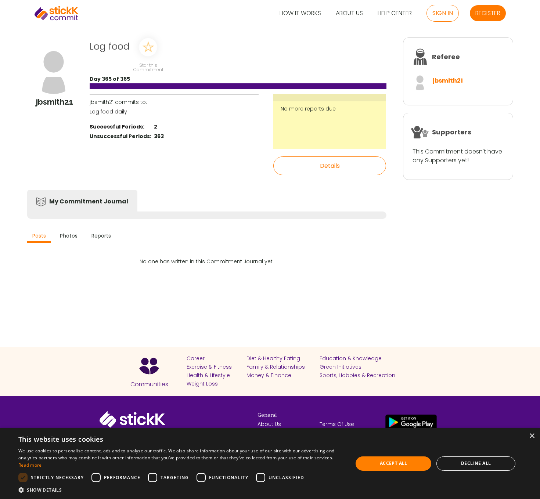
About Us (349, 13)
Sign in (442, 13)
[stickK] (57, 13)
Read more (30, 465)
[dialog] (270, 463)
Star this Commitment (148, 67)
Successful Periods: (117, 126)
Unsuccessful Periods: (120, 136)
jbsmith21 (448, 80)
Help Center (395, 13)
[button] (180, 489)
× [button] (531, 436)
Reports (101, 235)
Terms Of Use (337, 424)
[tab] (39, 237)
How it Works (300, 13)
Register (487, 13)
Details (330, 166)
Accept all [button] (393, 463)
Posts (39, 235)
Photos (69, 235)
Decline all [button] (476, 463)
